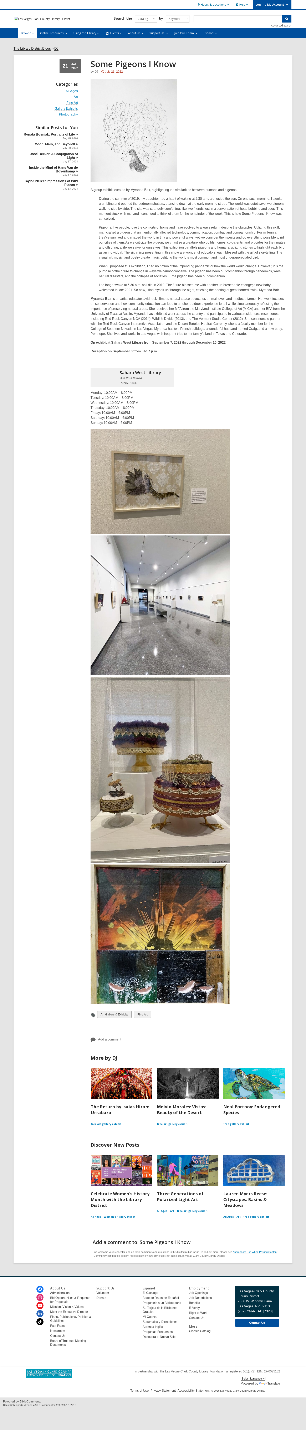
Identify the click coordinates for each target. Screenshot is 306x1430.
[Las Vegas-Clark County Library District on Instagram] (40, 1297)
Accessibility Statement (193, 1390)
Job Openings (198, 1292)
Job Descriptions (200, 1297)
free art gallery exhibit (106, 1124)
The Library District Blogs (32, 48)
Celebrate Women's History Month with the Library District (120, 1199)
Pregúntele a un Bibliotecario (162, 1302)
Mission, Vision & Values (67, 1306)
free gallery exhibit (236, 1124)
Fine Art (72, 103)
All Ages (72, 91)
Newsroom (57, 1330)
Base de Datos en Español (161, 1297)
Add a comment (109, 1039)
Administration (60, 1292)
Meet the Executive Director (69, 1311)
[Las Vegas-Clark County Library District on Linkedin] (40, 1313)
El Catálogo (150, 1292)
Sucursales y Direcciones (160, 1321)
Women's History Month (120, 1217)
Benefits (194, 1302)
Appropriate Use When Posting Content (255, 1252)
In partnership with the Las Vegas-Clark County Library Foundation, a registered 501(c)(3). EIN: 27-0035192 (207, 1371)
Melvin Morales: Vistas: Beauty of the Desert (181, 1109)
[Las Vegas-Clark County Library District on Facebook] (40, 1289)
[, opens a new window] (49, 1377)
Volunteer (102, 1292)
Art (76, 97)
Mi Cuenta (150, 1316)
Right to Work (198, 1312)
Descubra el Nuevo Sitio (159, 1336)
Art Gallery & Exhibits (114, 1015)
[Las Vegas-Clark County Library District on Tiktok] (40, 1321)
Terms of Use (139, 1390)
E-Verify (194, 1307)
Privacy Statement (163, 1390)
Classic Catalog (199, 1331)
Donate (101, 1297)
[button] (213, 4)
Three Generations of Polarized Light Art (180, 1196)
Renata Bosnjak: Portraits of (49, 134)
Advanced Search (281, 25)
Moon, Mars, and (55, 144)
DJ (56, 48)
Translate (273, 1383)
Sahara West (140, 372)
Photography (68, 114)
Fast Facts (57, 1325)
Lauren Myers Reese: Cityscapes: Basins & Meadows (245, 1199)
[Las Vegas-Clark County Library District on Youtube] (40, 1305)
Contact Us (58, 1335)
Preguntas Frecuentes (158, 1331)
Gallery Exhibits (66, 109)
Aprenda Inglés (153, 1326)
